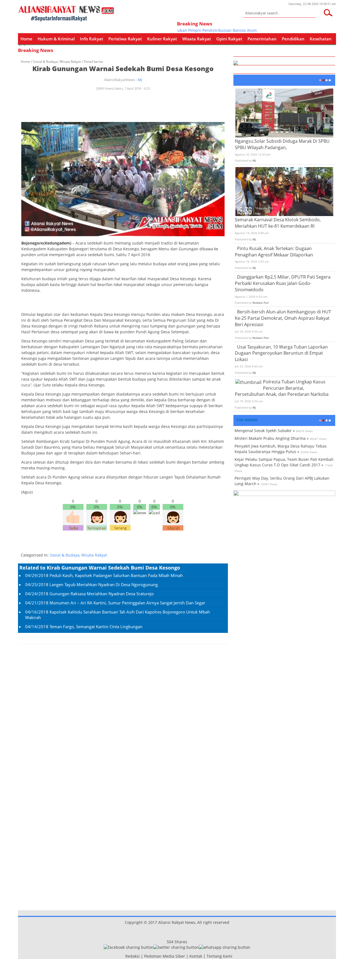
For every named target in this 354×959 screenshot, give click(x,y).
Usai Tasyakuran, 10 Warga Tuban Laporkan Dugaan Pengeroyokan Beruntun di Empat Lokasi (281, 353)
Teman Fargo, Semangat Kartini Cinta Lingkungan (96, 626)
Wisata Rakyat (196, 38)
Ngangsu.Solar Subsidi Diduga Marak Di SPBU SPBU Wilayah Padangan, (282, 144)
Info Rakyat (91, 38)
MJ (140, 79)
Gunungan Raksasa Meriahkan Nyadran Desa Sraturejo (102, 593)
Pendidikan (293, 38)
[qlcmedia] (123, 956)
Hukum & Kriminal (56, 38)
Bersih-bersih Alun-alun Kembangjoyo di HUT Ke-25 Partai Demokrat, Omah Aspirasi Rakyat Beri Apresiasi (283, 318)
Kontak (195, 956)
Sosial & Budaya (45, 61)
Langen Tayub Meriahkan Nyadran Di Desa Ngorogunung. (104, 584)
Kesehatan (321, 38)
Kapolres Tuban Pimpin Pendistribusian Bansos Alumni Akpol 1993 (210, 30)
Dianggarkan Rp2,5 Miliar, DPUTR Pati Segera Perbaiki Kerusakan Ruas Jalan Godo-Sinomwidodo (282, 283)
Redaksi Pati (261, 303)
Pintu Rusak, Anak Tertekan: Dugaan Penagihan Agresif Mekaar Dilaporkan (274, 251)
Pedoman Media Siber (164, 956)
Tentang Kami (219, 956)
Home (26, 38)
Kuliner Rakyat (162, 38)
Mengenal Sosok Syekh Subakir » (265, 430)
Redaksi (132, 956)
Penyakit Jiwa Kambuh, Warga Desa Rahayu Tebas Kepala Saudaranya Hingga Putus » (281, 448)
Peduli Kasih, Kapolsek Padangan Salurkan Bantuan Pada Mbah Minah (116, 575)
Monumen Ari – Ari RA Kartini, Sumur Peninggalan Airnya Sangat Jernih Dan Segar (127, 602)
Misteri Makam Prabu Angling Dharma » (272, 438)
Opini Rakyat (229, 38)
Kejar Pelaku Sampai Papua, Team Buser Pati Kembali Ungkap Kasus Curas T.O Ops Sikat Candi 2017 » (284, 462)
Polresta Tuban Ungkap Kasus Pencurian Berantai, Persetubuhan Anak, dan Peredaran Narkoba (282, 388)
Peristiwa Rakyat (125, 38)
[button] (328, 13)
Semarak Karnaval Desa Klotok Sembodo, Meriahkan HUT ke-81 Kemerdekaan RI (278, 223)
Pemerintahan (262, 38)
